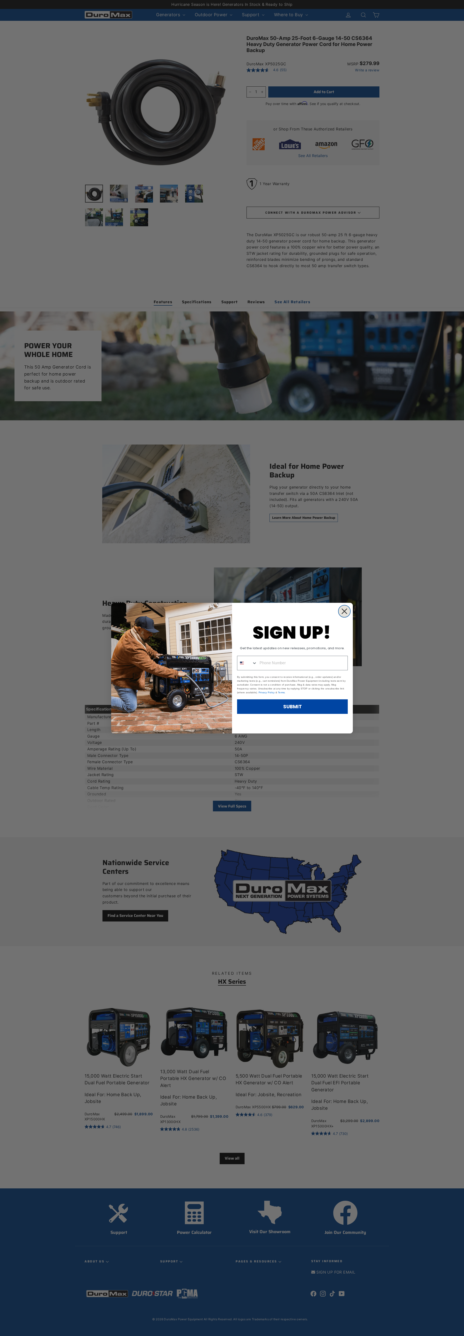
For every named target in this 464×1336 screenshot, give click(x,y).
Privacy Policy (267, 692)
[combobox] (247, 663)
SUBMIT (292, 706)
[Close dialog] (344, 611)
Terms (281, 692)
